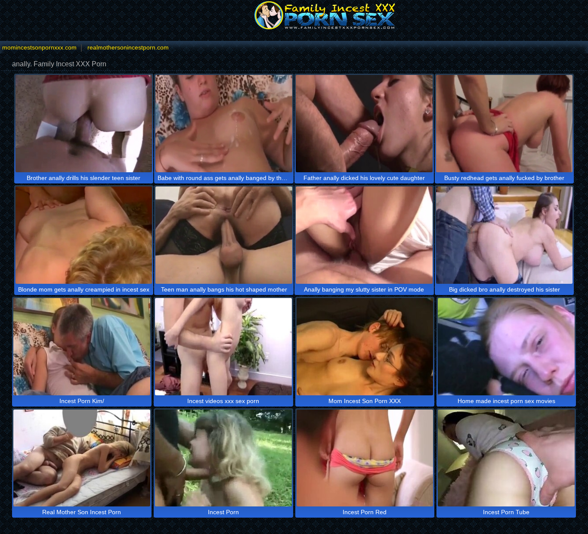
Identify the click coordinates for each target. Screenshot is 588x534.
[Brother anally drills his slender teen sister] (83, 123)
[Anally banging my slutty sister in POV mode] (364, 235)
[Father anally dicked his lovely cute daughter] (364, 123)
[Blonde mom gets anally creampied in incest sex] (83, 235)
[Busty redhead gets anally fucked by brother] (504, 123)
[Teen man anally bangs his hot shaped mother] (223, 235)
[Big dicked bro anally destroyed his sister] (504, 235)
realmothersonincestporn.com (128, 47)
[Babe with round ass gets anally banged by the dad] (223, 123)
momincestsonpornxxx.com (39, 47)
